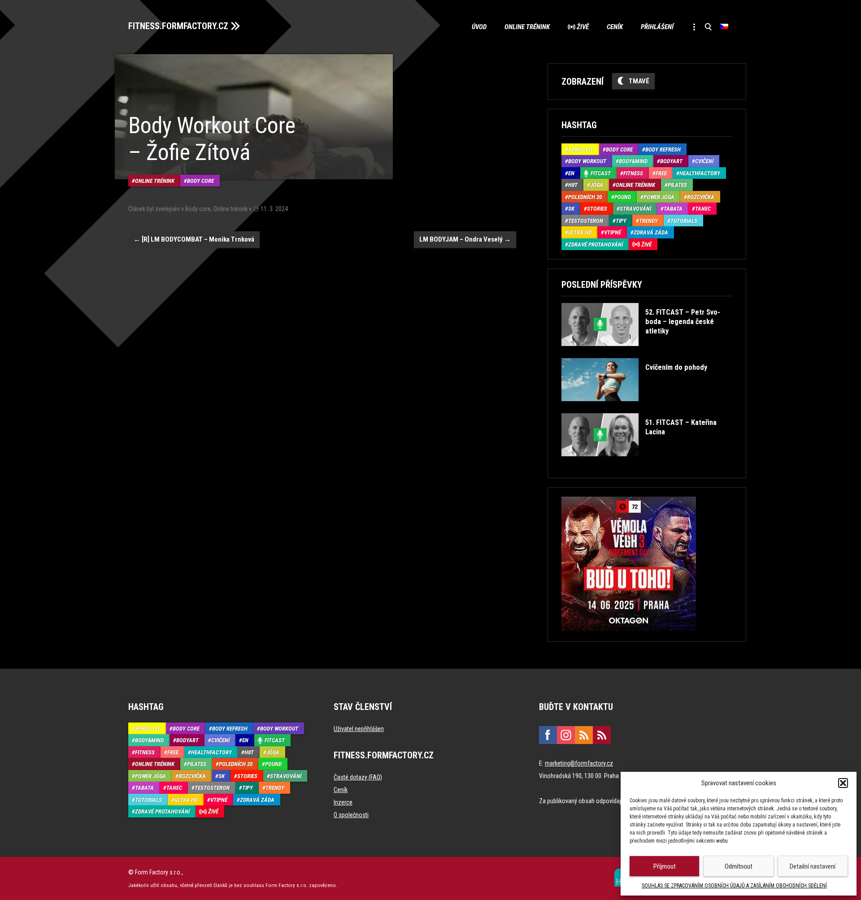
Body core (200, 180)
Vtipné (612, 232)
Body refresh (663, 149)
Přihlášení (657, 27)
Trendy (648, 220)
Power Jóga (659, 197)
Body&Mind (633, 161)
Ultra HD (579, 232)
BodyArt (671, 161)
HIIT (573, 185)
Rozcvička (700, 197)
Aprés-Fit (580, 149)
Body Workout (587, 161)
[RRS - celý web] (584, 735)
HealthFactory (699, 173)
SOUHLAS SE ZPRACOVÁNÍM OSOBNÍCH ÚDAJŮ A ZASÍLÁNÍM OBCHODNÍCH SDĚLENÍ (734, 886)
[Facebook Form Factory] (548, 735)
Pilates (677, 185)
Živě (583, 27)
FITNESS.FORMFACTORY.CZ (178, 26)
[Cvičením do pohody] (634, 407)
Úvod (479, 27)
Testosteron (585, 220)
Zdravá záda (651, 232)
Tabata (673, 208)
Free (661, 173)
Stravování (635, 208)
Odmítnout (738, 866)
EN (571, 173)
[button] (843, 783)
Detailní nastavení (812, 866)
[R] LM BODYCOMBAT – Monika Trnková (194, 239)
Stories (597, 208)
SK (571, 208)
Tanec (703, 208)
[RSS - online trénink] (602, 735)
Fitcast (601, 173)
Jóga (596, 185)
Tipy (621, 220)
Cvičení (704, 161)
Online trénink (527, 27)
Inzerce (343, 802)
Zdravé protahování (595, 244)
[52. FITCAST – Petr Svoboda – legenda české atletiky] (646, 352)
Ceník (615, 27)
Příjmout (664, 866)
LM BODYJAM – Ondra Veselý (465, 239)
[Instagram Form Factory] (566, 735)
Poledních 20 (585, 197)
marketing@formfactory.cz (579, 763)
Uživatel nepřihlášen (359, 728)
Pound (622, 197)
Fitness (633, 173)
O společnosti (351, 814)
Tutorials (683, 220)
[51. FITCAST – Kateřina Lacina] (646, 463)
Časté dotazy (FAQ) (358, 777)
